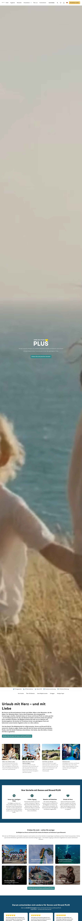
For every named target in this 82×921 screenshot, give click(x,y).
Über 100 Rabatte (30, 693)
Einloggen (52, 693)
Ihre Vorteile (21, 693)
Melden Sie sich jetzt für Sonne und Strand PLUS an (17, 736)
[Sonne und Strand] (3, 3)
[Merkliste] (60, 2)
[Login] (63, 2)
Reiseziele (19, 2)
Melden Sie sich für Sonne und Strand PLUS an (41, 888)
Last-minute (51, 2)
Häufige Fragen (60, 693)
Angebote (12, 2)
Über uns (35, 2)
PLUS (7, 2)
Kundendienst (43, 2)
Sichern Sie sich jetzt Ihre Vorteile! (41, 356)
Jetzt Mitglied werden (42, 693)
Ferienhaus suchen (74, 2)
